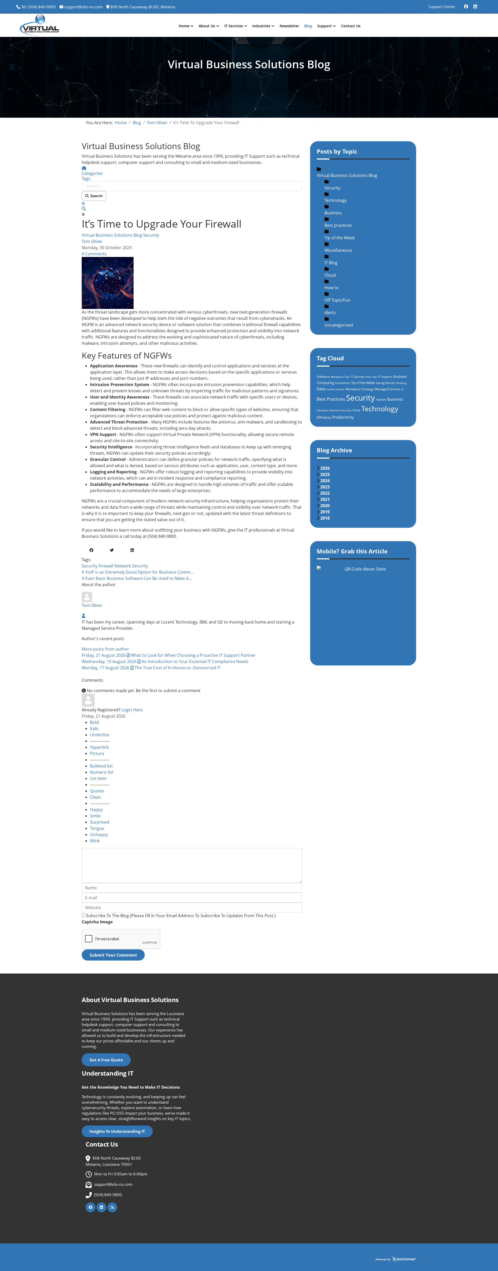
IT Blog (330, 263)
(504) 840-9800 (108, 1194)
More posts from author (105, 649)
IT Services (233, 25)
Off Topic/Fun (337, 300)
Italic (94, 728)
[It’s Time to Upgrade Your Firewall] (192, 283)
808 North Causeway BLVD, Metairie (142, 6)
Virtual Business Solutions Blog (112, 235)
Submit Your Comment (113, 955)
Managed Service (387, 389)
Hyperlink (99, 747)
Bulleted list (101, 766)
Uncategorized (338, 325)
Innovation (342, 383)
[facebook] (466, 4)
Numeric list (102, 772)
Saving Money (385, 383)
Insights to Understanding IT (117, 1131)
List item (98, 778)
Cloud (330, 275)
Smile (95, 816)
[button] (192, 208)
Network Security (131, 566)
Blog (308, 25)
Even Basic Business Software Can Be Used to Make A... (138, 578)
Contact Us (351, 25)
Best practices (338, 225)
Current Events (335, 389)
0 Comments (94, 254)
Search (96, 196)
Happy (96, 809)
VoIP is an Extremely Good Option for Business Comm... (138, 572)
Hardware (323, 410)
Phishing (401, 383)
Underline (99, 735)
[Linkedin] (475, 4)
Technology (335, 200)
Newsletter (289, 25)
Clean (95, 797)
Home (184, 25)
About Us (207, 25)
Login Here (132, 710)
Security (151, 235)
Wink (95, 841)
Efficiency (324, 417)
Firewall (106, 566)
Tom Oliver (92, 241)
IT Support (385, 377)
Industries (261, 25)
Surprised (99, 822)
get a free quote (106, 1059)
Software (323, 376)
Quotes (97, 791)
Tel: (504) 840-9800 (38, 6)
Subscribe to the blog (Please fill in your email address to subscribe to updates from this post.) (181, 915)
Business (333, 213)
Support (324, 25)
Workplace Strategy (359, 389)
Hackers (381, 399)
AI (402, 389)
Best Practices (331, 399)
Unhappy (99, 834)
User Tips (371, 377)
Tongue (97, 828)
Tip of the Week (339, 238)
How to (331, 287)
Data (321, 388)
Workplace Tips (340, 377)
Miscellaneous (338, 250)
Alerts (330, 312)
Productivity (343, 417)
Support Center (441, 6)
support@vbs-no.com (83, 6)
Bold (94, 722)
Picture (97, 753)
